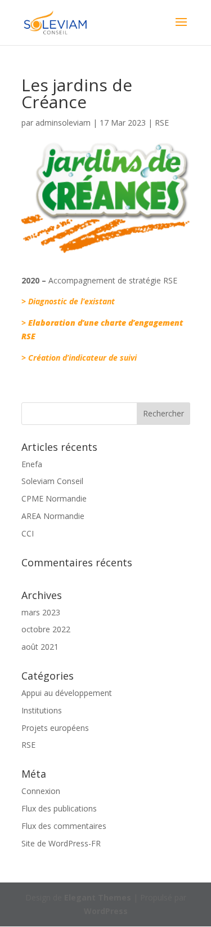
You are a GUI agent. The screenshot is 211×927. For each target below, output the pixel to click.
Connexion (40, 791)
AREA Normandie (52, 516)
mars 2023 (40, 612)
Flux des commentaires (63, 825)
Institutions (41, 710)
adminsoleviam (63, 122)
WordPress (106, 911)
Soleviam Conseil (52, 481)
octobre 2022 (45, 629)
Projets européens (55, 727)
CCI (27, 533)
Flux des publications (59, 808)
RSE (162, 122)
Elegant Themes (97, 897)
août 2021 (40, 646)
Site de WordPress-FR (61, 843)
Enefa (31, 464)
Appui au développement (66, 693)
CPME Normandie (54, 498)
